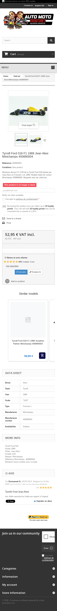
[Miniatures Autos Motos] (28, 20)
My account (9, 584)
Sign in (50, 5)
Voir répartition (12, 266)
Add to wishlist (17, 281)
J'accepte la (22, 199)
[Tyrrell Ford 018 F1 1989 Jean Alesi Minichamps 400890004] (21, 139)
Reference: (7, 163)
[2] (8, 261)
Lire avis (22, 272)
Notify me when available (12, 195)
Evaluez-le (36, 272)
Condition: (7, 167)
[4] (14, 261)
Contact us (28, 5)
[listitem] (28, 330)
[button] (5, 334)
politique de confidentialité (27, 199)
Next (44, 140)
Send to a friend (14, 218)
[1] (5, 261)
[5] (16, 261)
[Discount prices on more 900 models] (28, 1)
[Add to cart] (42, 355)
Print (9, 223)
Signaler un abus (44, 501)
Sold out (16, 76)
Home (5, 76)
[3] (11, 261)
